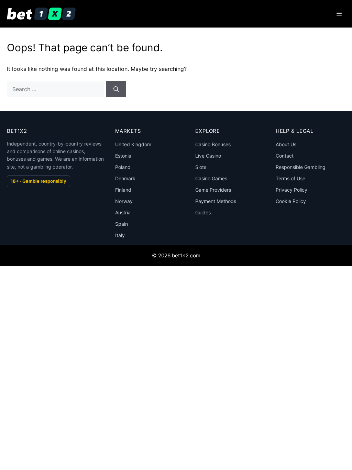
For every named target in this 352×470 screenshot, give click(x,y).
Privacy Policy (291, 190)
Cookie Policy (291, 201)
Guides (203, 212)
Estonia (123, 156)
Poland (123, 167)
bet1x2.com (186, 255)
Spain (121, 224)
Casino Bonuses (213, 144)
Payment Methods (215, 201)
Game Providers (213, 190)
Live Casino (208, 156)
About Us (286, 144)
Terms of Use (290, 178)
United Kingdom (133, 144)
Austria (123, 212)
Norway (124, 201)
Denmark (125, 178)
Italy (120, 235)
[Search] (116, 89)
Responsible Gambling (301, 167)
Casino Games (211, 178)
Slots (200, 167)
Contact (285, 156)
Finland (123, 190)
